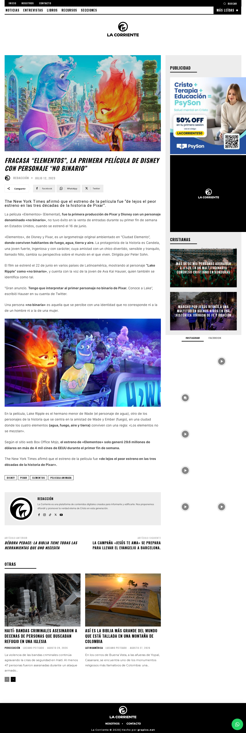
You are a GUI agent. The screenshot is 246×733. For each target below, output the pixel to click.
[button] (230, 3)
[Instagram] (44, 513)
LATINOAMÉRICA (94, 648)
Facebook (215, 338)
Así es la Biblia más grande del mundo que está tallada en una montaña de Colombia (121, 636)
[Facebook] (38, 513)
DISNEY (11, 477)
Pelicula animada (60, 477)
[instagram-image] (185, 361)
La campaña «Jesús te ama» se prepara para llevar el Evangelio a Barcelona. (127, 545)
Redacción (21, 177)
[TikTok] (50, 513)
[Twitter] (55, 513)
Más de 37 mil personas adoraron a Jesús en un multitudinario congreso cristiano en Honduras (203, 268)
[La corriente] (123, 29)
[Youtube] (61, 513)
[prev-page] (7, 679)
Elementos (38, 477)
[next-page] (13, 679)
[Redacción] (8, 178)
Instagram (193, 338)
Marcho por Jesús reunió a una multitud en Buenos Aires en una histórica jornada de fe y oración (203, 311)
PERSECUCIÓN (12, 648)
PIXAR (23, 477)
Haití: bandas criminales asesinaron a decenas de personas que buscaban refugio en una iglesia (41, 636)
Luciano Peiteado (33, 647)
